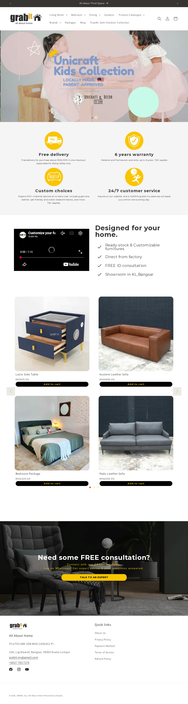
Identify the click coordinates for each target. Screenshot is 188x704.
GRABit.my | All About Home (30, 695)
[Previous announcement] (10, 3)
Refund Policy (103, 658)
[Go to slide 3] (98, 487)
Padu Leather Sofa (82, 474)
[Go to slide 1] (92, 118)
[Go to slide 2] (96, 117)
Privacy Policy (103, 639)
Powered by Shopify (53, 695)
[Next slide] (177, 391)
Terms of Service (104, 652)
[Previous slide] (11, 391)
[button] (58, 15)
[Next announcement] (177, 3)
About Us (100, 633)
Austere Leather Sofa (84, 374)
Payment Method (105, 646)
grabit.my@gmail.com (23, 657)
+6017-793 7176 (19, 662)
